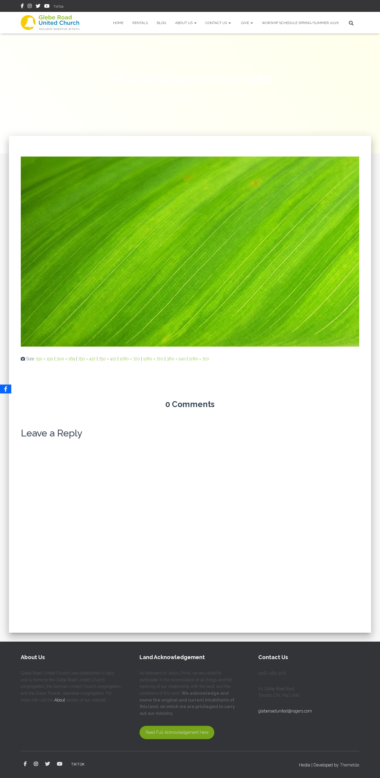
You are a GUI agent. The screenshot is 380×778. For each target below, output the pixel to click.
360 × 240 (176, 358)
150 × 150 (44, 358)
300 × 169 (65, 358)
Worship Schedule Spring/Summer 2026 (300, 23)
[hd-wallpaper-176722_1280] (190, 251)
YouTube (47, 7)
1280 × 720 (130, 358)
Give (245, 23)
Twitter (38, 7)
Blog (161, 23)
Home (118, 23)
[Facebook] (5, 389)
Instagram (30, 7)
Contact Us (216, 23)
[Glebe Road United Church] (51, 22)
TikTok (58, 6)
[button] (195, 23)
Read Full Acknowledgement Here (177, 732)
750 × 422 (87, 358)
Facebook (22, 7)
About (59, 700)
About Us (184, 23)
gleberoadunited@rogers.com (285, 711)
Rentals (140, 23)
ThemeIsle (349, 765)
